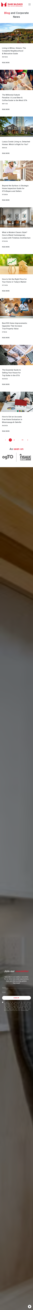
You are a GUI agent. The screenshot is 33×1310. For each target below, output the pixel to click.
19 (22, 440)
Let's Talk (29, 1303)
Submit (16, 998)
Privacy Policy (24, 1010)
